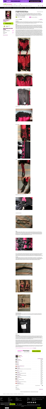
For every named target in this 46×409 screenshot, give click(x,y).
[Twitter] (33, 402)
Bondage (26, 5)
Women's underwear (5, 20)
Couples (19, 5)
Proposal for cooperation (19, 400)
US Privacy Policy (10, 399)
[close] (42, 1)
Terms (9, 398)
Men (14, 5)
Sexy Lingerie (12, 9)
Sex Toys (9, 5)
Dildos (22, 5)
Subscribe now (12, 404)
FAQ (0, 399)
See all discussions (41, 389)
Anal (24, 5)
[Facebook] (30, 402)
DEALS (4, 5)
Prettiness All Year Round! (6, 30)
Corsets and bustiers (16, 9)
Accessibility (17, 399)
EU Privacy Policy (10, 400)
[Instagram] (28, 402)
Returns (1, 398)
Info (30, 5)
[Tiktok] (32, 402)
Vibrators (12, 5)
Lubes (29, 5)
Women (16, 5)
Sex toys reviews (8, 9)
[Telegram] (35, 402)
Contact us (1, 400)
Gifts (6, 5)
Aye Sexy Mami (5, 32)
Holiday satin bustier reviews (21, 9)
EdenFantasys (4, 9)
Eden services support (18, 398)
